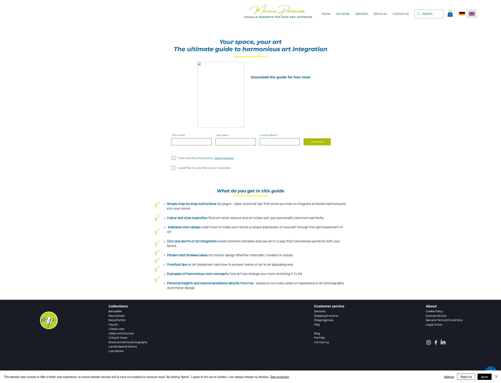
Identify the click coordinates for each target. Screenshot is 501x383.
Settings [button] (449, 377)
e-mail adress (268, 135)
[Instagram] (429, 342)
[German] (462, 13)
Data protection (279, 377)
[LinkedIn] (443, 342)
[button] (450, 13)
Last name (222, 135)
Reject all (466, 377)
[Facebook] (436, 342)
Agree (484, 377)
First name (178, 135)
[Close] (496, 377)
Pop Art (113, 324)
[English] (472, 13)
